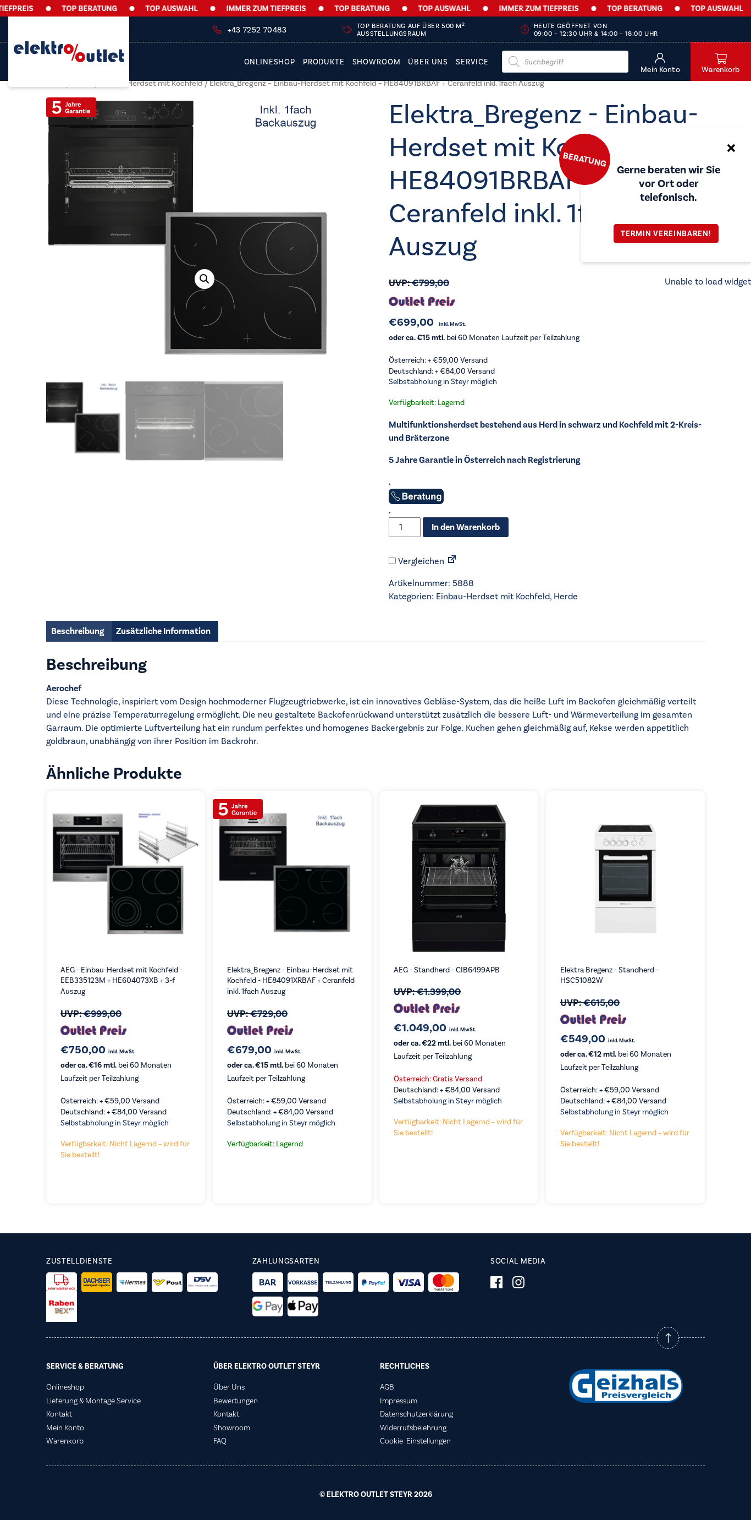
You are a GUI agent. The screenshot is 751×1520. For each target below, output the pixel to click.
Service (472, 62)
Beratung (584, 159)
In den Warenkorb (466, 527)
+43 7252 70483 (257, 30)
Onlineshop (269, 62)
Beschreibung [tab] (77, 631)
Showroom (376, 62)
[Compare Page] (451, 561)
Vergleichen (420, 561)
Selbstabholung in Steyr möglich (443, 381)
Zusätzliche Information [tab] (163, 631)
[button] (204, 279)
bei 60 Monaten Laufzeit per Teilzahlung (484, 337)
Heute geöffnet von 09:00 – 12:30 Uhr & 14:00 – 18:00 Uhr (596, 29)
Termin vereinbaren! (666, 233)
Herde (566, 596)
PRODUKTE (324, 62)
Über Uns (428, 62)
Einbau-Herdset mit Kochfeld (151, 83)
